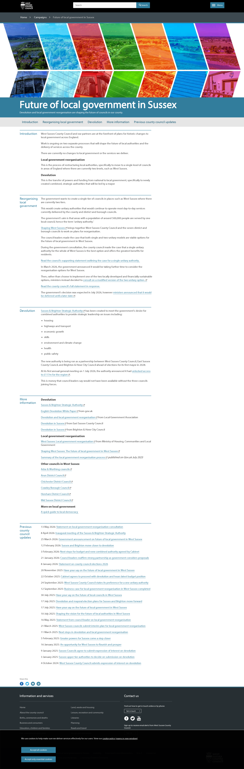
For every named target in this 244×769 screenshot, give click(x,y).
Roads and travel (79, 728)
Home (24, 17)
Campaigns (40, 17)
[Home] (27, 6)
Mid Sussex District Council (56, 500)
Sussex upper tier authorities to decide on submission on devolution (97, 656)
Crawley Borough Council (55, 487)
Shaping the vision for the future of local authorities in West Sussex (93, 613)
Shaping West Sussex (53, 227)
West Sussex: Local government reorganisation (67, 441)
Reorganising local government (63, 122)
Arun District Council (52, 475)
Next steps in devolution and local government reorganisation (93, 632)
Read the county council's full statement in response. (70, 286)
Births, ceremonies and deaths (34, 718)
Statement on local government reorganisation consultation (89, 526)
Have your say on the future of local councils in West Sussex (89, 595)
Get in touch (131, 711)
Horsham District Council (54, 494)
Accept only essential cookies (38, 759)
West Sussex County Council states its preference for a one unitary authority (106, 582)
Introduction (30, 122)
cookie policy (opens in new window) (120, 738)
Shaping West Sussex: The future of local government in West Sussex (79, 451)
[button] (217, 5)
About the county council (32, 712)
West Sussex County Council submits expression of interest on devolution (100, 663)
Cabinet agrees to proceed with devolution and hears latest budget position (103, 576)
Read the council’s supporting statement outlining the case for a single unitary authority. (90, 260)
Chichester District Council (55, 481)
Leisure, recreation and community (87, 712)
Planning (75, 723)
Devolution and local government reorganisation (68, 417)
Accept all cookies (38, 750)
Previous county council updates (155, 122)
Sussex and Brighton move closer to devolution (88, 545)
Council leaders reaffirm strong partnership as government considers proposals (104, 557)
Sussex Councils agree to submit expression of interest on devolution (97, 650)
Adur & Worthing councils (55, 469)
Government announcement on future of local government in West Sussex (100, 539)
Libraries (75, 718)
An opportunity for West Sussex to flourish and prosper (90, 644)
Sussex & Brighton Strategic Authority (62, 310)
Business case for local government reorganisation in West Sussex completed (107, 588)
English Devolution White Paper (58, 411)
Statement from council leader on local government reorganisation (93, 619)
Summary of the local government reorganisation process (73, 457)
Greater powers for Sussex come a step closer (85, 638)
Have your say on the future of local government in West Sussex (99, 570)
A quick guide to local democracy (60, 511)
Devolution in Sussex (52, 423)
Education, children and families (35, 728)
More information (118, 122)
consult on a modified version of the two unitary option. (114, 280)
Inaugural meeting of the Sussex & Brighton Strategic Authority (90, 533)
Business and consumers (31, 723)
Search (144, 5)
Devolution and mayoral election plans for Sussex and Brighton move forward (99, 601)
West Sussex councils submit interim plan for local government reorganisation (102, 625)
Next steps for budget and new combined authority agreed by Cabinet (99, 551)
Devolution (95, 122)
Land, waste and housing (82, 707)
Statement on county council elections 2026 (83, 564)
